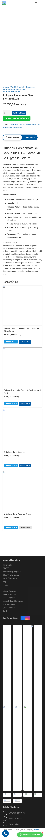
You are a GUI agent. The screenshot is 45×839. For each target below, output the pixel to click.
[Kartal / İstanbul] (6, 824)
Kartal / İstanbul (15, 824)
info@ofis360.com (16, 819)
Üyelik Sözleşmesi (10, 578)
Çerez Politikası (9, 608)
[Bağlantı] (30, 3)
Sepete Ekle (19, 113)
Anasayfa (6, 87)
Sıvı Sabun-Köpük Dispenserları (14, 89)
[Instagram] (27, 618)
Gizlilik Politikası (9, 604)
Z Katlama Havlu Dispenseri (15, 452)
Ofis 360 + (6, 568)
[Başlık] (4, 3)
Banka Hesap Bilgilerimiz (12, 572)
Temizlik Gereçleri (17, 87)
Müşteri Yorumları (9, 591)
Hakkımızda (7, 565)
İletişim (5, 585)
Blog (4, 582)
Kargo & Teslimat (9, 594)
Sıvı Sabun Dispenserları (11, 91)
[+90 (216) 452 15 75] (6, 813)
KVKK (5, 611)
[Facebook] (23, 618)
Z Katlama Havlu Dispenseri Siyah (17, 514)
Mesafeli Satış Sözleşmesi (13, 601)
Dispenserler (30, 87)
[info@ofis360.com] (6, 818)
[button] (36, 3)
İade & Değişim (9, 598)
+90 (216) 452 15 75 (17, 813)
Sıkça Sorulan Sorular (11, 575)
